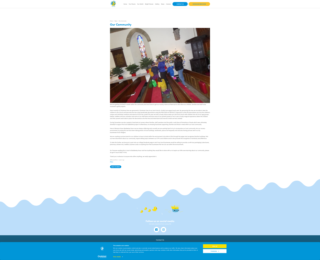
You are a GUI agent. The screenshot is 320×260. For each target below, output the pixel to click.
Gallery (157, 4)
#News (111, 162)
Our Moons (132, 4)
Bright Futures (149, 4)
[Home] (113, 4)
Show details (117, 256)
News (162, 4)
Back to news (115, 167)
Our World (140, 4)
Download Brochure (199, 4)
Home (125, 4)
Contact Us (180, 4)
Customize (214, 251)
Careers (168, 4)
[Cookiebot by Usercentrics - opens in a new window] (102, 257)
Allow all (214, 246)
